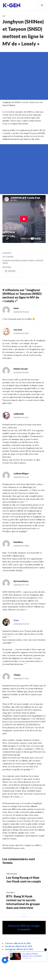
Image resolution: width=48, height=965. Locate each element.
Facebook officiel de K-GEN (18, 946)
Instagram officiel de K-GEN (19, 949)
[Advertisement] (24, 76)
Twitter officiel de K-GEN (18, 943)
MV (3, 16)
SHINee (24, 261)
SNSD (31, 261)
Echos (16, 620)
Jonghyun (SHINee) (12, 261)
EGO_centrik (8, 257)
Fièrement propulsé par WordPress (16, 958)
